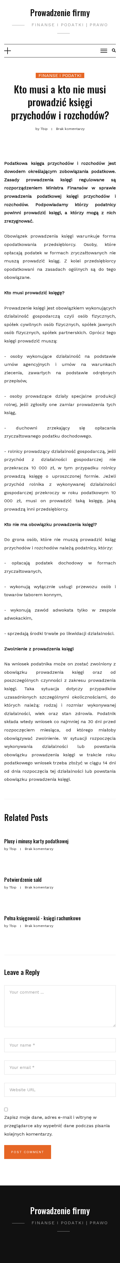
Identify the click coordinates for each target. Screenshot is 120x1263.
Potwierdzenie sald (23, 879)
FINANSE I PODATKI (60, 75)
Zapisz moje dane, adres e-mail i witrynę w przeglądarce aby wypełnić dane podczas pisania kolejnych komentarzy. (57, 1125)
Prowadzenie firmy (60, 12)
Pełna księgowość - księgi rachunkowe (42, 918)
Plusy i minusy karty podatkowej (36, 841)
